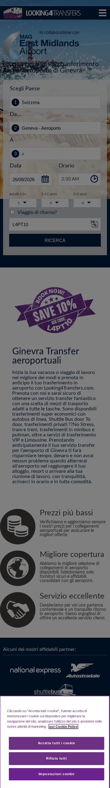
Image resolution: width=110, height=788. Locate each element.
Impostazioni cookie (56, 774)
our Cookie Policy (63, 726)
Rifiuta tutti (56, 758)
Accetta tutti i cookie (56, 743)
